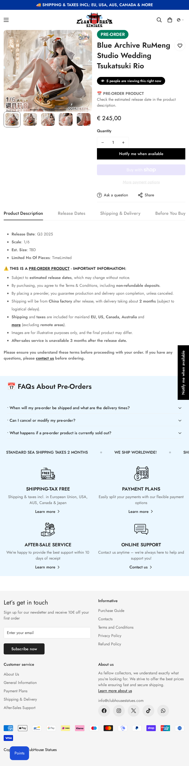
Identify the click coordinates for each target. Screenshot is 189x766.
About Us (11, 674)
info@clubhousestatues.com (120, 700)
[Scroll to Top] (179, 739)
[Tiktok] (148, 711)
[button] (169, 20)
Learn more (45, 511)
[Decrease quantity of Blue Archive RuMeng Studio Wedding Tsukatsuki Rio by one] (102, 142)
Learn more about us (115, 691)
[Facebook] (104, 711)
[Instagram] (119, 711)
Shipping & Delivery (20, 699)
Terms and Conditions (115, 627)
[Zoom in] (81, 40)
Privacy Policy (109, 635)
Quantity (104, 131)
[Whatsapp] (163, 711)
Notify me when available (141, 154)
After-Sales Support (19, 707)
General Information (20, 682)
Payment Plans (15, 691)
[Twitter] (134, 711)
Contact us (138, 567)
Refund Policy (109, 644)
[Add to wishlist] (179, 45)
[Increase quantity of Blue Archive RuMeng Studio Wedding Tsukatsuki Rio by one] (123, 142)
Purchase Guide (111, 610)
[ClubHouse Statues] (94, 20)
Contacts (105, 619)
